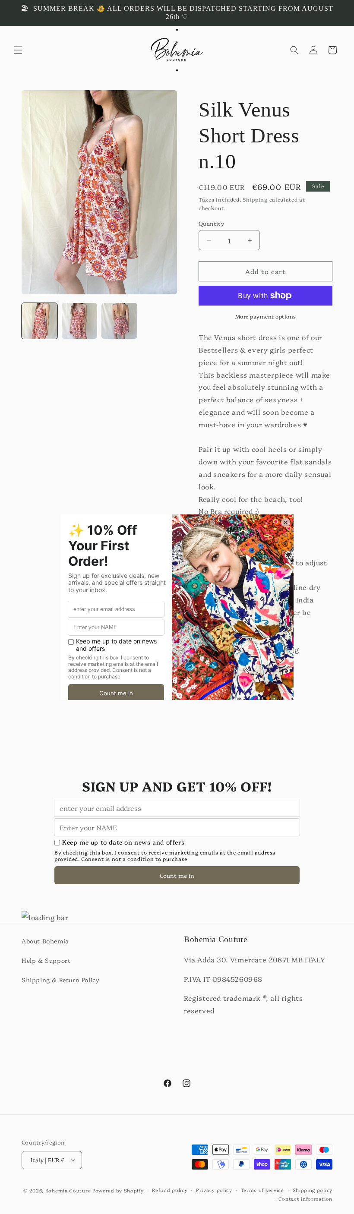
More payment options (265, 316)
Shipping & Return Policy (60, 979)
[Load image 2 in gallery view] (80, 321)
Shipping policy (313, 1190)
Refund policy (169, 1190)
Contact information (305, 1198)
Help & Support (46, 960)
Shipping (255, 199)
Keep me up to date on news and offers (123, 842)
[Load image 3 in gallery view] (119, 321)
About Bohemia (45, 941)
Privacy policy (214, 1190)
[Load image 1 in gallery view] (39, 321)
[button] (18, 50)
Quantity (211, 223)
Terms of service (262, 1190)
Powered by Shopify (118, 1190)
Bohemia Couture (68, 1190)
